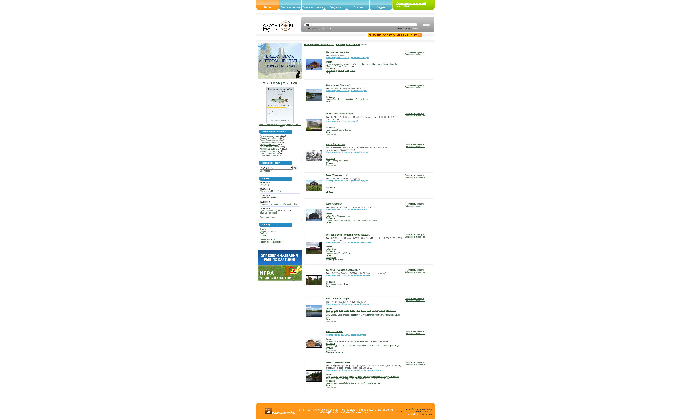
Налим (346, 99)
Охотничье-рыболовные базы (323, 410)
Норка (347, 379)
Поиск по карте (290, 7)
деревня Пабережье (360, 275)
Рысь (382, 310)
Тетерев (345, 66)
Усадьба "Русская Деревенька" (343, 270)
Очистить (414, 29)
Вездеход (264, 185)
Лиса (391, 64)
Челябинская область (270, 147)
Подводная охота (268, 231)
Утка (352, 66)
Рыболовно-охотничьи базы (319, 44)
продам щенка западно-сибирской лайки (278, 204)
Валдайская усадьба (337, 52)
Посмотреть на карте (414, 52)
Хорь (387, 379)
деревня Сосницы (360, 57)
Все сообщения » (268, 217)
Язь (327, 317)
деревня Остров (359, 209)
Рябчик (338, 66)
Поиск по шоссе (313, 7)
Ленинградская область (271, 149)
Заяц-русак (377, 64)
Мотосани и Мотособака (271, 191)
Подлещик (351, 220)
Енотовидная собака (372, 376)
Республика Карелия (269, 140)
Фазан (393, 310)
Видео (381, 7)
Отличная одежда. (268, 198)
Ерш (328, 315)
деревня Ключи (358, 370)
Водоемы (335, 7)
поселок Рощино (359, 90)
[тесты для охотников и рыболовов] (280, 264)
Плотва (359, 99)
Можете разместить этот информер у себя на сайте (280, 125)
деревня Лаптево (359, 335)
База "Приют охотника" (338, 362)
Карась (341, 70)
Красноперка (343, 315)
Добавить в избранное (415, 54)
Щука (352, 70)
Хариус (391, 346)
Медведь (330, 66)
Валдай (354, 121)
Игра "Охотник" (337, 412)
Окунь (352, 99)
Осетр (341, 130)
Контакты (367, 412)
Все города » (266, 171)
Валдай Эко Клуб (335, 144)
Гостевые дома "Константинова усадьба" (348, 235)
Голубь (353, 64)
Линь (347, 70)
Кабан (386, 64)
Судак (363, 220)
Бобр (328, 64)
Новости (301, 410)
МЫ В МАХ (271, 83)
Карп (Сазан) (332, 130)
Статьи (358, 7)
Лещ (335, 99)
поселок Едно (374, 370)
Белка (335, 376)
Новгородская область (348, 44)
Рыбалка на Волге (268, 240)
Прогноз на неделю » (280, 120)
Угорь (369, 220)
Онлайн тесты (353, 412)
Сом (358, 220)
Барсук (329, 376)
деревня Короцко (359, 152)
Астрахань (325, 28)
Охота (263, 229)
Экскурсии (331, 134)
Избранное (402, 29)
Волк (328, 310)
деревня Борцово (359, 181)
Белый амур (331, 70)
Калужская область (269, 153)
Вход (430, 416)
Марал (353, 341)
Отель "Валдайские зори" (340, 113)
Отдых (263, 235)
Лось (396, 64)
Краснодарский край (269, 142)
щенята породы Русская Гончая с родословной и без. (275, 212)
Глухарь (345, 64)
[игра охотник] (280, 280)
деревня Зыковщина (361, 242)
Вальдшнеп (336, 64)
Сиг (381, 315)
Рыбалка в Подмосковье (271, 242)
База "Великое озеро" (338, 298)
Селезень (367, 379)
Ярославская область (270, 151)
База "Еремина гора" (337, 175)
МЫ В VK (290, 83)
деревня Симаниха (360, 304)
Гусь (359, 64)
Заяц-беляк (367, 64)
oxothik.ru (413, 414)
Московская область (269, 138)
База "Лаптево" (334, 331)
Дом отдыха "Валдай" (338, 85)
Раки (376, 315)
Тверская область (268, 144)
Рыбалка (264, 233)
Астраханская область (270, 136)
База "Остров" (334, 204)
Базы (267, 7)
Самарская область (269, 155)
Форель (348, 130)
